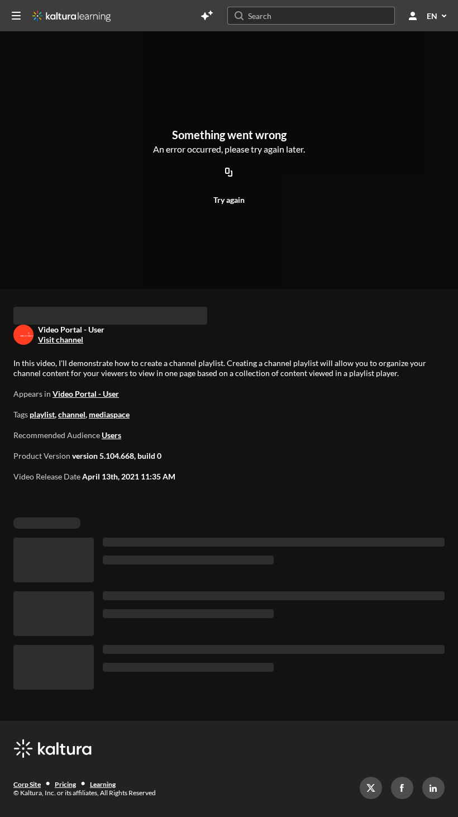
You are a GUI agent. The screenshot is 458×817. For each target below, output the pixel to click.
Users (111, 482)
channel (71, 461)
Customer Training (56, 330)
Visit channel (60, 386)
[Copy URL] (229, 173)
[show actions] (105, 349)
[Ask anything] (206, 16)
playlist (42, 461)
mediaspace (109, 461)
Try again (229, 200)
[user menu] (413, 16)
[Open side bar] (16, 16)
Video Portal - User (86, 440)
